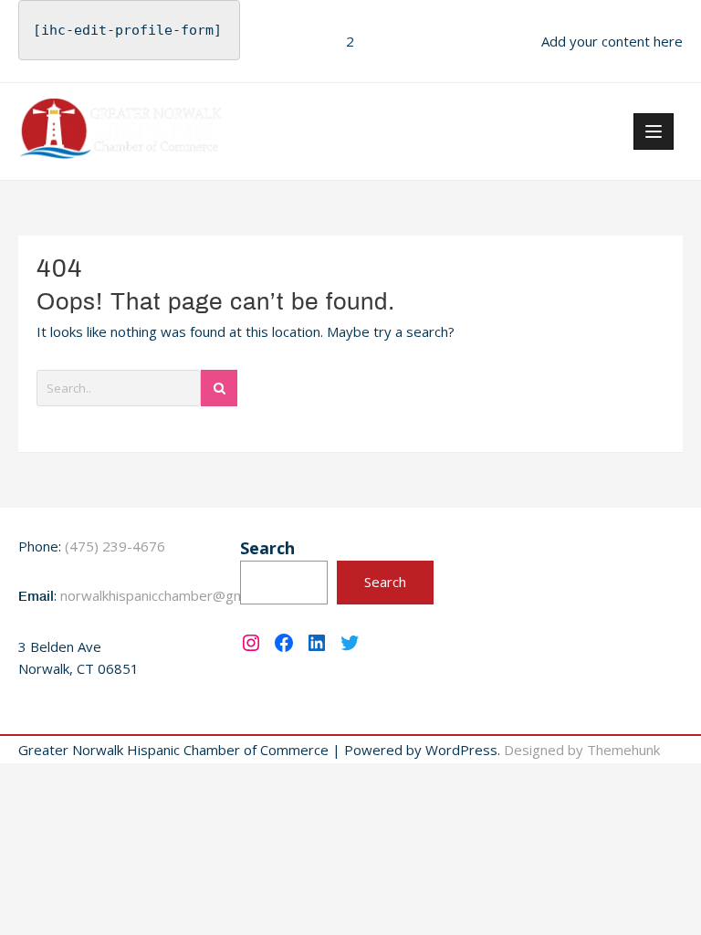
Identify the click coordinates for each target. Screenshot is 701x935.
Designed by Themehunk (582, 750)
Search (267, 548)
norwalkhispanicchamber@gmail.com (174, 595)
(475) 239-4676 (115, 546)
